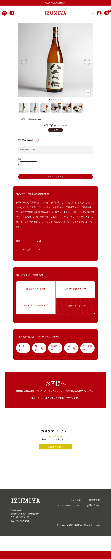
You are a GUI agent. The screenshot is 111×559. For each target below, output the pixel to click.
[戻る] (24, 62)
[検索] (11, 13)
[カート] (106, 13)
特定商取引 (94, 500)
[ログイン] (99, 13)
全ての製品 (21, 119)
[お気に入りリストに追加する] (37, 140)
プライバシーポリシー (68, 505)
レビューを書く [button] (55, 446)
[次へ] (87, 62)
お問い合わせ (93, 505)
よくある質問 (74, 500)
